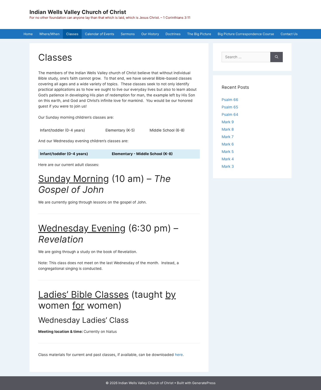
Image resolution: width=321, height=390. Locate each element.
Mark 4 (228, 159)
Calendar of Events (99, 34)
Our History (150, 34)
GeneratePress (204, 383)
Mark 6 (228, 144)
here (179, 354)
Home (28, 34)
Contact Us (289, 34)
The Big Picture (199, 34)
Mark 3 (228, 166)
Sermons (128, 34)
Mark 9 (228, 122)
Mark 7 (228, 137)
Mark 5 (228, 151)
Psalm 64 (230, 114)
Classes (72, 34)
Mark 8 (228, 129)
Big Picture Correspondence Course (246, 34)
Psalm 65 (230, 107)
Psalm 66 (230, 100)
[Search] (276, 57)
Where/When (49, 34)
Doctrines (173, 34)
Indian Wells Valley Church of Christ (77, 12)
